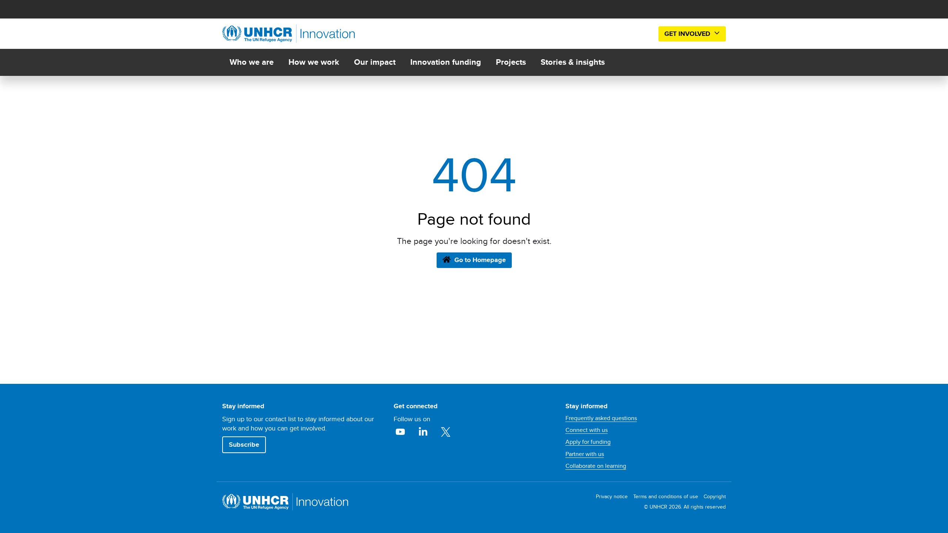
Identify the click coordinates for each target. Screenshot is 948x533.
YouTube (401, 432)
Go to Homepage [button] (480, 260)
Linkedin (423, 432)
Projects (511, 62)
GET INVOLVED (688, 33)
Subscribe (244, 444)
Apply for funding (588, 442)
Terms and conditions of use (665, 496)
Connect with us (586, 430)
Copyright (715, 496)
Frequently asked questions (601, 418)
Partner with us (584, 454)
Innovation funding (445, 62)
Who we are (252, 62)
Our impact (374, 62)
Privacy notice (612, 496)
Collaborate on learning (595, 466)
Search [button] (641, 34)
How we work (313, 62)
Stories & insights (573, 62)
